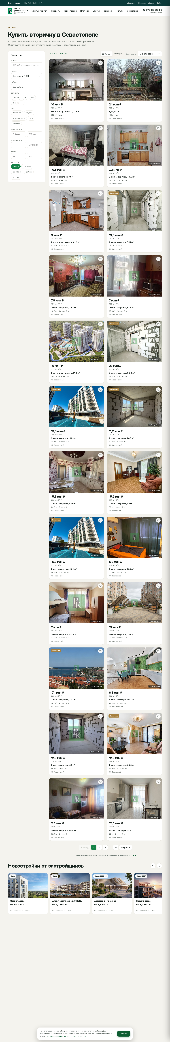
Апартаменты (19, 118)
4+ (21, 103)
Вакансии (108, 11)
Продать (55, 11)
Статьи (96, 11)
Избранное (130, 3)
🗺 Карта (118, 54)
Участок (16, 124)
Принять (124, 1033)
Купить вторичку (39, 11)
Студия (16, 97)
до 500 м (17, 172)
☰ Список (106, 54)
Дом (31, 118)
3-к (14, 103)
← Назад (85, 847)
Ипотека (84, 11)
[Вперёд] (159, 865)
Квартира (17, 113)
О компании (133, 11)
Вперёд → (125, 847)
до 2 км (16, 177)
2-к (32, 97)
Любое (16, 166)
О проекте (132, 855)
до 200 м (27, 166)
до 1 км (29, 172)
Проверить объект (146, 3)
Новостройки (70, 11)
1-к (25, 97)
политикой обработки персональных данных (66, 1036)
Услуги (120, 11)
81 (116, 847)
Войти (159, 3)
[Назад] (153, 865)
